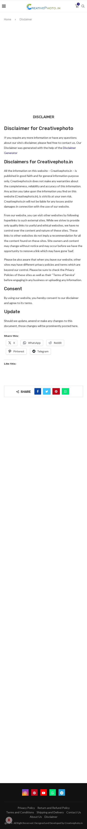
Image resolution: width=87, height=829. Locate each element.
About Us (36, 816)
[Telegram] (61, 792)
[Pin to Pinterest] (56, 391)
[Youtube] (43, 792)
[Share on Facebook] (37, 391)
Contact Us (73, 812)
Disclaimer (51, 816)
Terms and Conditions (20, 812)
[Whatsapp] (52, 792)
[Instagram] (25, 792)
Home (7, 19)
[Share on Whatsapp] (65, 391)
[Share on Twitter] (47, 391)
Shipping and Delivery (50, 812)
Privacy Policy (26, 808)
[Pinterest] (34, 792)
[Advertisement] (43, 67)
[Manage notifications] (9, 820)
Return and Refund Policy (53, 808)
